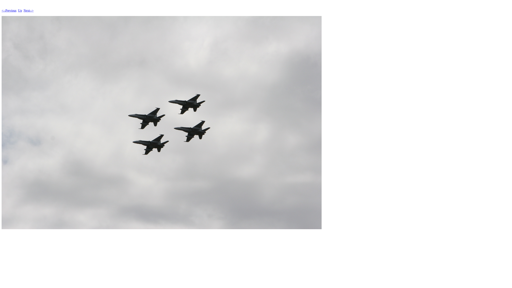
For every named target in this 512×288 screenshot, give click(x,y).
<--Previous (9, 10)
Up (20, 10)
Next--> (29, 10)
